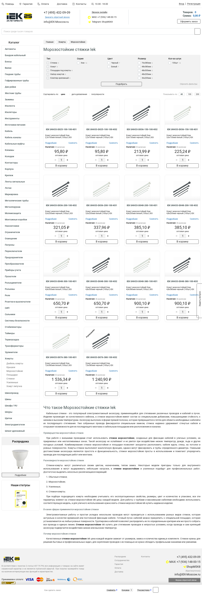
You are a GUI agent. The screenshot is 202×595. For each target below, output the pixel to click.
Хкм (84, 63)
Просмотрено (143, 590)
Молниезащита (13, 213)
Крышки (10, 367)
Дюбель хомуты (14, 363)
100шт (176, 63)
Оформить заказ (189, 21)
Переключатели (13, 251)
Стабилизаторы (13, 327)
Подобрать (121, 84)
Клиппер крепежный (60, 78)
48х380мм (147, 67)
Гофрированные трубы (17, 80)
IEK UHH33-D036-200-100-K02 (61, 205)
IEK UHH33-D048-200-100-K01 (142, 205)
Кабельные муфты (15, 143)
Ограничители (12, 232)
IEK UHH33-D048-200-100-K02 (182, 205)
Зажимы (9, 99)
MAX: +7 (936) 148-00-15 (103, 17)
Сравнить (111, 590)
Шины (8, 399)
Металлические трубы (17, 200)
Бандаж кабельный (15, 55)
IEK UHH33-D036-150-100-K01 (182, 129)
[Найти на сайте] (197, 31)
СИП (7, 308)
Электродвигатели (15, 424)
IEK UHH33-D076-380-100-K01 (61, 357)
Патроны (9, 245)
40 (182, 94)
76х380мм (147, 63)
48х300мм (147, 70)
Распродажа (120, 557)
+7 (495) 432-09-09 (56, 12)
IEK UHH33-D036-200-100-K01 (101, 205)
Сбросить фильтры (188, 84)
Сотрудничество (122, 560)
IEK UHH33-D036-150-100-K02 (142, 129)
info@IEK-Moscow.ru (187, 574)
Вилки (8, 68)
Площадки (12, 375)
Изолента (10, 106)
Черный (115, 63)
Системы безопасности (17, 320)
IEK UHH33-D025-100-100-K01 (61, 129)
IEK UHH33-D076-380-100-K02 (101, 357)
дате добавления (79, 94)
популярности (97, 94)
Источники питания (15, 125)
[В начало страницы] (155, 590)
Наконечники (12, 226)
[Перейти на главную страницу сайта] (19, 17)
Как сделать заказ (52, 590)
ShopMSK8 (193, 566)
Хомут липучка (14, 386)
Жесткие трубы (13, 93)
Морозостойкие (14, 371)
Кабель (9, 131)
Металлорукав (12, 207)
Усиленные (12, 382)
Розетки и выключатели (17, 301)
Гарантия (28, 4)
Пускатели (10, 276)
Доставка (61, 4)
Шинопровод (11, 393)
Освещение (11, 238)
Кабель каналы (13, 137)
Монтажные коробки (16, 219)
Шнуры (8, 412)
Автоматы (10, 49)
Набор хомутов (58, 74)
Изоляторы (11, 112)
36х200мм (147, 78)
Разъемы (10, 289)
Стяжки (10, 378)
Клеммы (9, 150)
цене (63, 94)
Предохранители (14, 257)
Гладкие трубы (13, 74)
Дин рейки (10, 87)
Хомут (54, 67)
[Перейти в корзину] (179, 14)
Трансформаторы (14, 346)
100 (189, 94)
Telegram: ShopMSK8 (102, 22)
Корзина (125, 590)
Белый (115, 67)
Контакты (81, 4)
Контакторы (11, 162)
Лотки (8, 188)
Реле (7, 295)
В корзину (61, 165)
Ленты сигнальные (15, 181)
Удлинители (11, 352)
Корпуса (9, 169)
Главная (49, 42)
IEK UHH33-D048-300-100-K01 (61, 281)
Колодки (9, 156)
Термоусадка (12, 339)
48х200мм (147, 74)
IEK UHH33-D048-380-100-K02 (182, 281)
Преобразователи (14, 264)
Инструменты (12, 118)
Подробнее (20, 475)
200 (197, 94)
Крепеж (9, 175)
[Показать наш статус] (21, 498)
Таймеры (10, 333)
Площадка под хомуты (61, 70)
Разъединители (13, 282)
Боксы (8, 61)
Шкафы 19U (11, 405)
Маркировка (11, 194)
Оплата (45, 4)
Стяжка (54, 63)
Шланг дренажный (15, 431)
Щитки (8, 418)
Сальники (10, 314)
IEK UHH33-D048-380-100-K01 (142, 281)
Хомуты (9, 358)
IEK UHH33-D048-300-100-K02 (101, 281)
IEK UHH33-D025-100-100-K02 (101, 129)
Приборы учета (13, 270)
